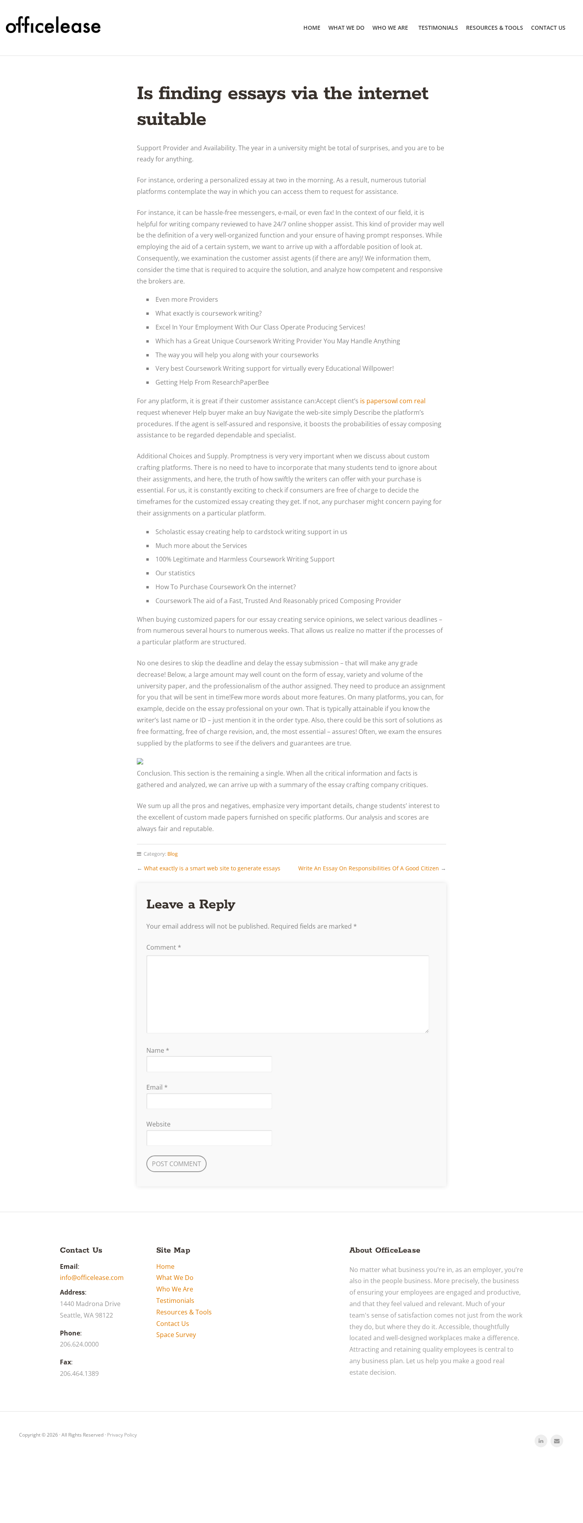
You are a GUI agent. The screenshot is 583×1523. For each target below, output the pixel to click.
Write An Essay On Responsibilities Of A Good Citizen (368, 868)
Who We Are (390, 27)
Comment (163, 947)
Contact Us (548, 27)
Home (311, 27)
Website (158, 1124)
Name (157, 1050)
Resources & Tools (494, 27)
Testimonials (438, 27)
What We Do (346, 27)
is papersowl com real (393, 401)
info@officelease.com (92, 1277)
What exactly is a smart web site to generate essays (212, 868)
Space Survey (176, 1334)
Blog (172, 853)
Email (157, 1087)
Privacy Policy (122, 1434)
